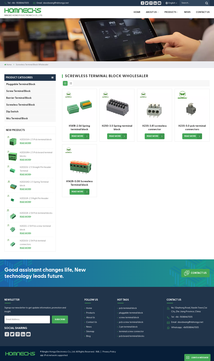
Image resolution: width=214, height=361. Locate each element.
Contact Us (203, 12)
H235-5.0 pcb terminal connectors (192, 128)
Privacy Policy (109, 352)
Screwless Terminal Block (20, 105)
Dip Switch (12, 111)
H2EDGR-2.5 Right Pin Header (34, 198)
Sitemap (90, 331)
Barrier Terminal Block (18, 98)
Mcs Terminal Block (17, 118)
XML (97, 352)
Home (137, 12)
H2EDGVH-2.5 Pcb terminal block (36, 139)
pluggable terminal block (131, 313)
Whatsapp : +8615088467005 (185, 327)
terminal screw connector (131, 331)
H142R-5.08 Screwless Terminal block (79, 183)
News (187, 12)
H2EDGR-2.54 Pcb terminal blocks (36, 213)
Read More (25, 143)
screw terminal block (129, 317)
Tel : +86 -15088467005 (18, 3)
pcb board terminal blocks (131, 336)
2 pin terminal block (128, 327)
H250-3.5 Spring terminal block (117, 128)
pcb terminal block (128, 308)
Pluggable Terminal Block (20, 84)
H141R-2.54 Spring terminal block (79, 128)
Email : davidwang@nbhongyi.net (53, 3)
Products (170, 12)
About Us (151, 12)
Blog (88, 336)
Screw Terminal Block (18, 91)
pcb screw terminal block (131, 322)
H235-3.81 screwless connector (154, 128)
